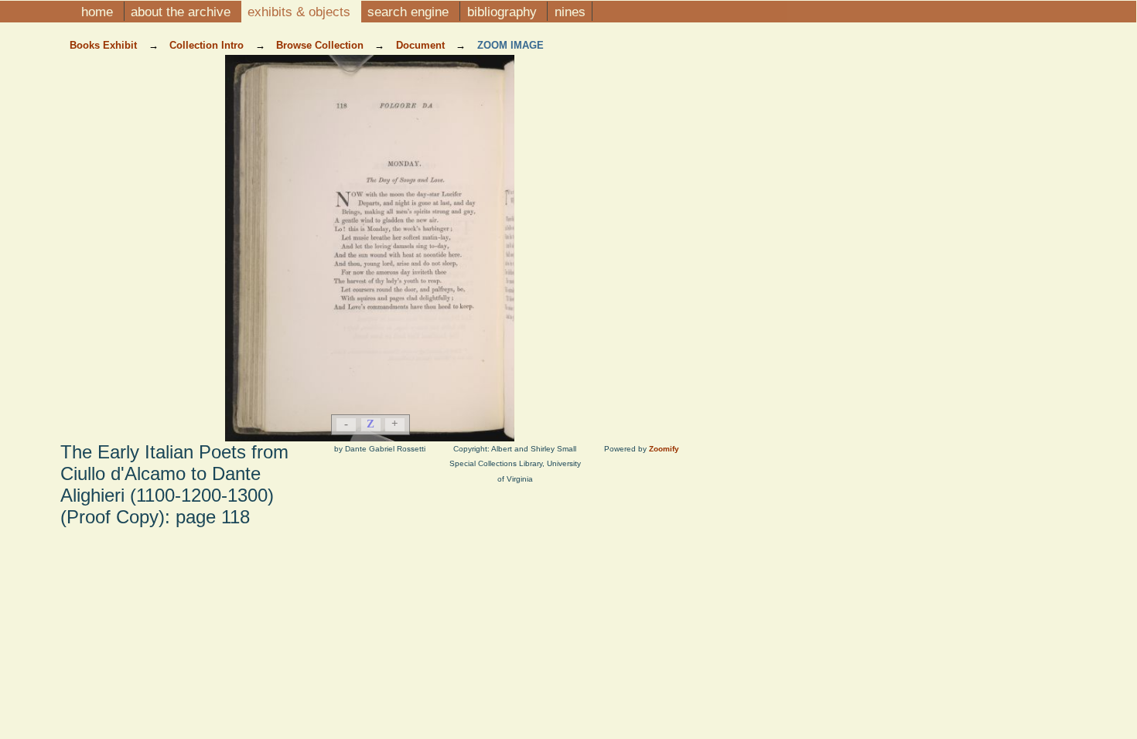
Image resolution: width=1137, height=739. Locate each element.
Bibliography (504, 11)
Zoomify (664, 448)
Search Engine (409, 11)
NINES (570, 11)
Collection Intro (208, 45)
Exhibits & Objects (301, 11)
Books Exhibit (105, 45)
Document (422, 45)
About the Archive (182, 11)
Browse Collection (321, 45)
